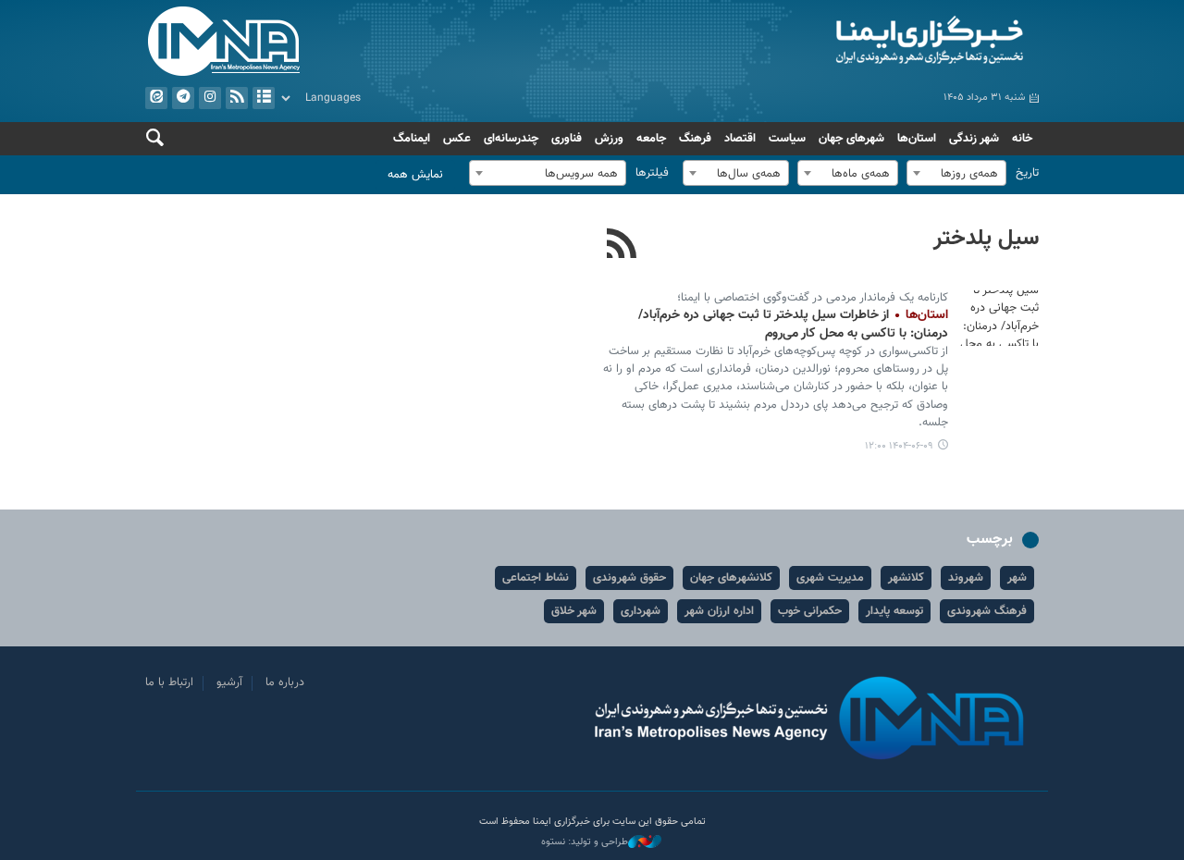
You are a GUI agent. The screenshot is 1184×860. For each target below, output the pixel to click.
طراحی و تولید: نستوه (584, 842)
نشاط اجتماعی (535, 578)
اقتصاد (740, 138)
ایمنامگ (411, 138)
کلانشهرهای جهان (731, 578)
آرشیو (264, 98)
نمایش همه (415, 175)
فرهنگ (695, 138)
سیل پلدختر (986, 238)
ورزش (609, 138)
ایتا (156, 98)
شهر (1017, 578)
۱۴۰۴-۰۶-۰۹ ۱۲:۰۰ (899, 446)
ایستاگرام (210, 98)
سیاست (787, 138)
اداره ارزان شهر (719, 611)
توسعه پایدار (894, 611)
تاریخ (1027, 173)
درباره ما (284, 682)
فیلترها (652, 173)
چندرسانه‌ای (511, 138)
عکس (457, 138)
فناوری (566, 138)
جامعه (651, 138)
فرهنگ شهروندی (987, 611)
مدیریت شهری (830, 578)
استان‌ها (916, 138)
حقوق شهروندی (629, 578)
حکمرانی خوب (810, 611)
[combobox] (956, 173)
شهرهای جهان (851, 138)
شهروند (965, 578)
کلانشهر (906, 578)
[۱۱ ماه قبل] (997, 318)
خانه (1022, 138)
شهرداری (640, 611)
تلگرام (183, 98)
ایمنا (820, 42)
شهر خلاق (574, 611)
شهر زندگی (974, 138)
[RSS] (622, 246)
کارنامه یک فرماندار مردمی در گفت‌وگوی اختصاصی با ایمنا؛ (812, 298)
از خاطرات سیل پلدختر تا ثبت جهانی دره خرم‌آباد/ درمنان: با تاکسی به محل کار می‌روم (793, 324)
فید (237, 98)
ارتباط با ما (169, 682)
